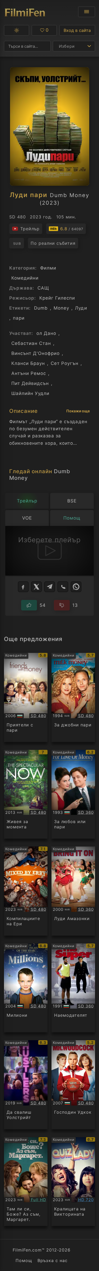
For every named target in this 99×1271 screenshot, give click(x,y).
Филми (48, 268)
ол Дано (46, 333)
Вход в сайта (77, 30)
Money (61, 308)
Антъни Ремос (28, 373)
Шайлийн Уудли (30, 393)
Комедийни (25, 278)
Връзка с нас (52, 1260)
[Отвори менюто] (86, 12)
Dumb (41, 308)
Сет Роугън (64, 363)
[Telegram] (49, 586)
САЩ (43, 288)
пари (19, 318)
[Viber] (63, 586)
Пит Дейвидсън (30, 383)
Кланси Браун (28, 363)
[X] (36, 586)
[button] (16, 30)
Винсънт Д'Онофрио (35, 353)
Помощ (24, 1260)
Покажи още (78, 411)
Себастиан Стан (31, 343)
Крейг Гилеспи (57, 298)
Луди (81, 308)
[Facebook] (23, 586)
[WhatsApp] (76, 586)
